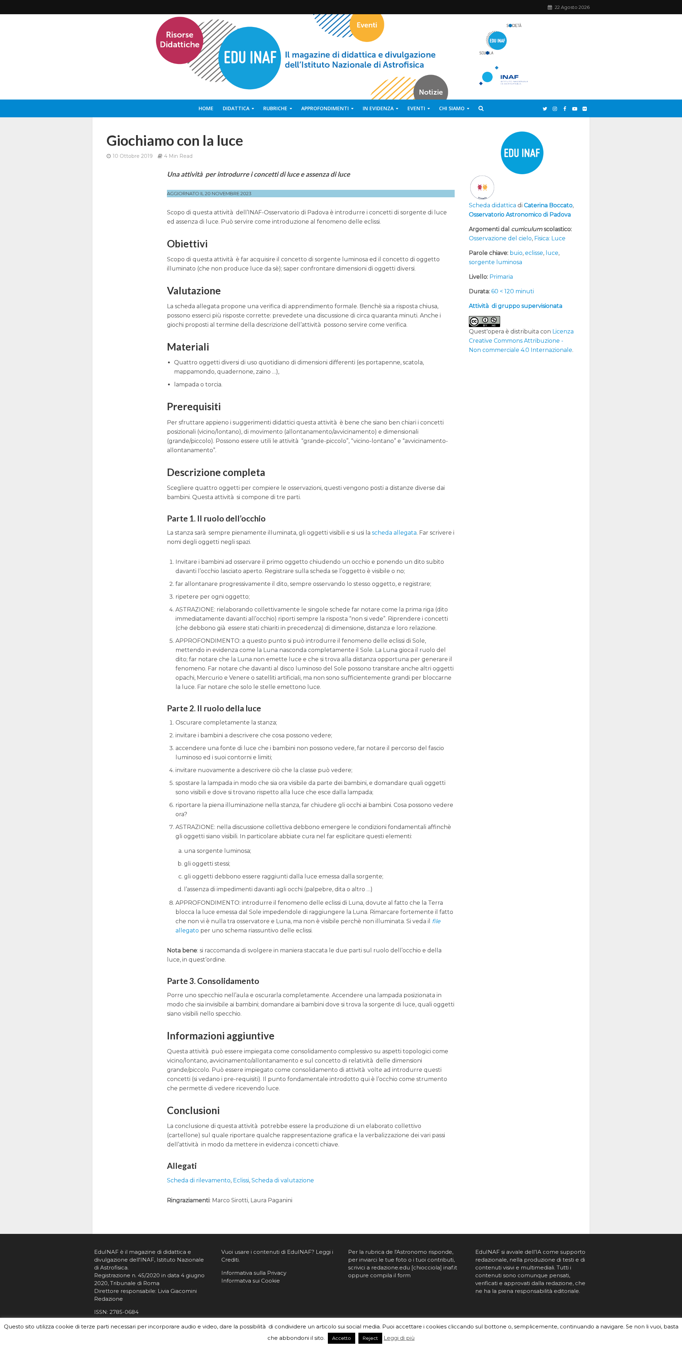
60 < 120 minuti (512, 291)
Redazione (108, 1298)
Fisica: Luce (549, 238)
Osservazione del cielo (500, 238)
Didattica (236, 108)
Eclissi (241, 1180)
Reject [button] (370, 1338)
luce (552, 253)
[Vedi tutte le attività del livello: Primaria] (482, 187)
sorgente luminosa (495, 262)
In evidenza (378, 108)
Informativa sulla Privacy (253, 1272)
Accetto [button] (341, 1338)
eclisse (534, 253)
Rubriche (275, 108)
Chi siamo (452, 108)
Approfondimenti (325, 108)
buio (516, 253)
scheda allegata (394, 532)
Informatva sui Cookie (250, 1280)
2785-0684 (124, 1312)
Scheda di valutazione (282, 1180)
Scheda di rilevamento (199, 1180)
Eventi (416, 108)
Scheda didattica (492, 205)
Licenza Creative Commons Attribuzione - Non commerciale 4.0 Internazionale (521, 340)
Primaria (501, 276)
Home (206, 108)
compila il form (390, 1275)
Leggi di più (399, 1337)
